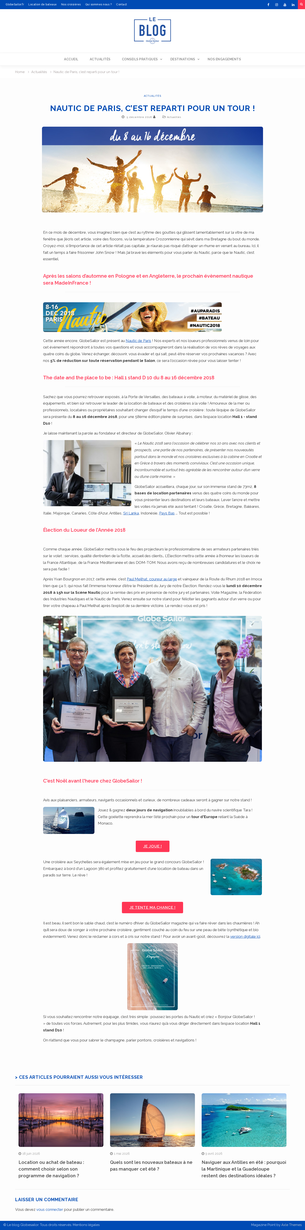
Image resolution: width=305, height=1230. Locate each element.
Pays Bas (167, 513)
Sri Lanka (131, 513)
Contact (121, 4)
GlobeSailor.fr (15, 4)
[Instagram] (276, 4)
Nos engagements (224, 59)
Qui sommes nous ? (98, 4)
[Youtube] (284, 4)
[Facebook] (268, 4)
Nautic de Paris (138, 340)
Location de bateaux (42, 4)
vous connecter (49, 1209)
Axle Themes (291, 1225)
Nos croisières (71, 4)
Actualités (100, 59)
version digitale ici (245, 936)
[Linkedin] (293, 4)
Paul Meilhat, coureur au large (152, 579)
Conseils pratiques (140, 59)
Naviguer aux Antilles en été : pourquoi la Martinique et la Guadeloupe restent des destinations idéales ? (244, 1169)
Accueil (71, 59)
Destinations (182, 59)
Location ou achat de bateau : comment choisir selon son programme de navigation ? (51, 1169)
